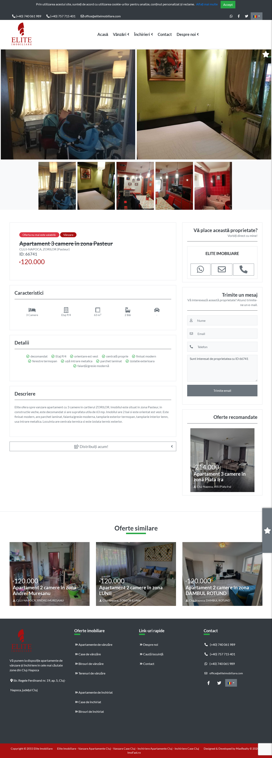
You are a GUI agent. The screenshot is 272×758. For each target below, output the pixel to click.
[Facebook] (238, 16)
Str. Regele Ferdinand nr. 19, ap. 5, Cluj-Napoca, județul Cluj (38, 681)
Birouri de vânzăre (91, 663)
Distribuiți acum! (93, 446)
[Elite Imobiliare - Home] (21, 34)
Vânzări (119, 34)
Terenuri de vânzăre (91, 673)
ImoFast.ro (134, 752)
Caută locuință (153, 654)
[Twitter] (246, 16)
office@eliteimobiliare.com (102, 16)
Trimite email (222, 390)
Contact (165, 34)
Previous (7, 104)
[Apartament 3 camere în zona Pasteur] (68, 104)
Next (266, 104)
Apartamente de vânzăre (95, 644)
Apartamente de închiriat (95, 692)
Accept (228, 4)
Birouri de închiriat (91, 711)
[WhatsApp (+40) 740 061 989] (231, 16)
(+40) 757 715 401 (62, 16)
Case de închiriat (89, 702)
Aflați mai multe (207, 4)
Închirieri (142, 34)
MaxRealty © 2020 (247, 748)
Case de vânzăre (89, 654)
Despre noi (186, 34)
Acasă (102, 34)
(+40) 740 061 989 (28, 16)
